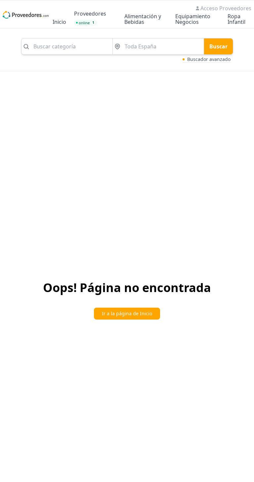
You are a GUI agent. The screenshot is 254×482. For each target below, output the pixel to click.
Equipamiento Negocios (192, 20)
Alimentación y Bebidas (142, 20)
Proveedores (90, 14)
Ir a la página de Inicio (127, 313)
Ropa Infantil (236, 20)
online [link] (87, 22)
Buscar (218, 46)
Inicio (59, 22)
